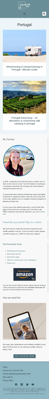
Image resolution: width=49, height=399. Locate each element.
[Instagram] (21, 384)
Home (5, 367)
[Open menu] (24, 14)
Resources (11, 263)
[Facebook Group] (27, 384)
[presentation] (24, 46)
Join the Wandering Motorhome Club (16, 374)
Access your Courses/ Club (13, 370)
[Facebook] (16, 384)
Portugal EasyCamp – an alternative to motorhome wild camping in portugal (24, 121)
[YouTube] (33, 384)
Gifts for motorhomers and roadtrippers (22, 260)
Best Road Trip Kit (14, 254)
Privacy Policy (8, 380)
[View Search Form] (44, 14)
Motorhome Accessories (16, 251)
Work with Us (8, 377)
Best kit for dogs (13, 257)
